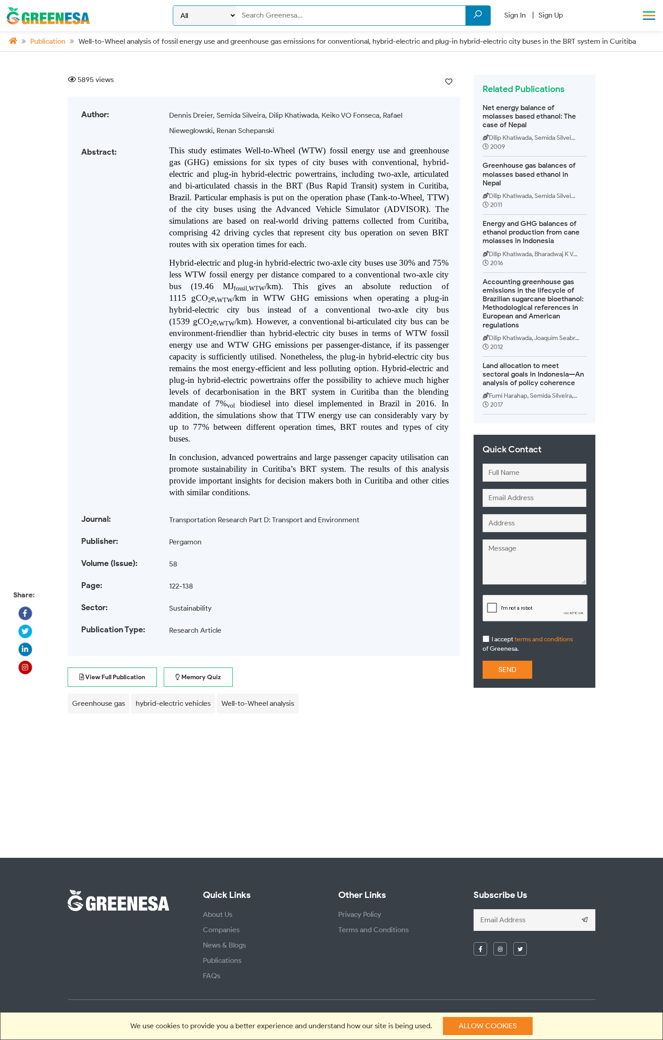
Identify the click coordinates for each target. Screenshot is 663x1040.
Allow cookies (488, 1026)
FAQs (211, 975)
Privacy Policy (359, 914)
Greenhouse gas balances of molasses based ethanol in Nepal (529, 174)
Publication (47, 41)
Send (507, 669)
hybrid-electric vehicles (173, 703)
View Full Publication (114, 677)
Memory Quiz (200, 677)
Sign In (515, 15)
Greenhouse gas (98, 703)
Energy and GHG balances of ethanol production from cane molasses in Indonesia (531, 232)
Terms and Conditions (373, 929)
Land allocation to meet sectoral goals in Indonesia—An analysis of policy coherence (533, 374)
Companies (221, 929)
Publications (222, 960)
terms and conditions (543, 639)
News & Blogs (224, 945)
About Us (217, 914)
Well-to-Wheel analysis (257, 703)
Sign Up (551, 15)
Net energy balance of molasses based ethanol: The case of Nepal (529, 116)
